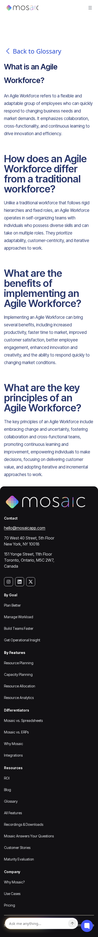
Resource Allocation (19, 686)
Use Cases (12, 893)
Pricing (9, 905)
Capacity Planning (18, 674)
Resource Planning (18, 663)
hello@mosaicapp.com (24, 527)
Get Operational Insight (22, 640)
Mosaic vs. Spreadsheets (23, 720)
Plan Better (12, 605)
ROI (7, 778)
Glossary (11, 801)
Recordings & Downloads (23, 824)
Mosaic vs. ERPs (16, 732)
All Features (13, 813)
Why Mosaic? (14, 882)
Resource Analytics (19, 697)
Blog (7, 790)
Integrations (13, 755)
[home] (21, 8)
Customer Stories (17, 847)
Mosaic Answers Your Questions (29, 836)
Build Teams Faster (18, 628)
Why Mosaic (13, 743)
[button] (90, 8)
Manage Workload (18, 617)
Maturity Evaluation (19, 859)
